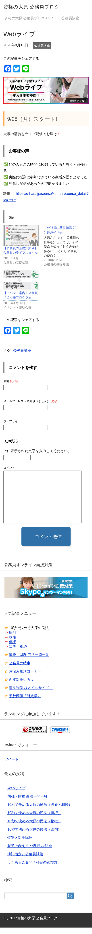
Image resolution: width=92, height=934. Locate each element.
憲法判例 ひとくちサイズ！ (31, 688)
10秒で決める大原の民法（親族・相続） (39, 804)
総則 (12, 632)
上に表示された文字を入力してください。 (37, 451)
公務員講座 (42, 45)
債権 (12, 642)
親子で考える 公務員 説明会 (29, 846)
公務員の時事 (19, 663)
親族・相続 (18, 646)
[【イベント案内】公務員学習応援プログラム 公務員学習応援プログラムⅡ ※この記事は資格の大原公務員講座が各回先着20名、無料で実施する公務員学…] (21, 280)
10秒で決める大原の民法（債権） (34, 813)
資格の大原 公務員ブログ (31, 7)
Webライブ (16, 788)
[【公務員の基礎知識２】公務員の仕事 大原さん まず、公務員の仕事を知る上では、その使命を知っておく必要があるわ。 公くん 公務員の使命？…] (64, 246)
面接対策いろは (21, 679)
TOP (28, 18)
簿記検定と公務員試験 (25, 854)
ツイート (11, 759)
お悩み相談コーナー (25, 671)
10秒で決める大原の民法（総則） (34, 829)
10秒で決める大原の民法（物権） (34, 821)
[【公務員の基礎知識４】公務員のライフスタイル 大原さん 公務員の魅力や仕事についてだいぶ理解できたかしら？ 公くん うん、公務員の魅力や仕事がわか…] (21, 235)
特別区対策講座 (19, 837)
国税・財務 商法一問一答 (29, 655)
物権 (12, 637)
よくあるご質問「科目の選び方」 (34, 862)
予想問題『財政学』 (25, 696)
